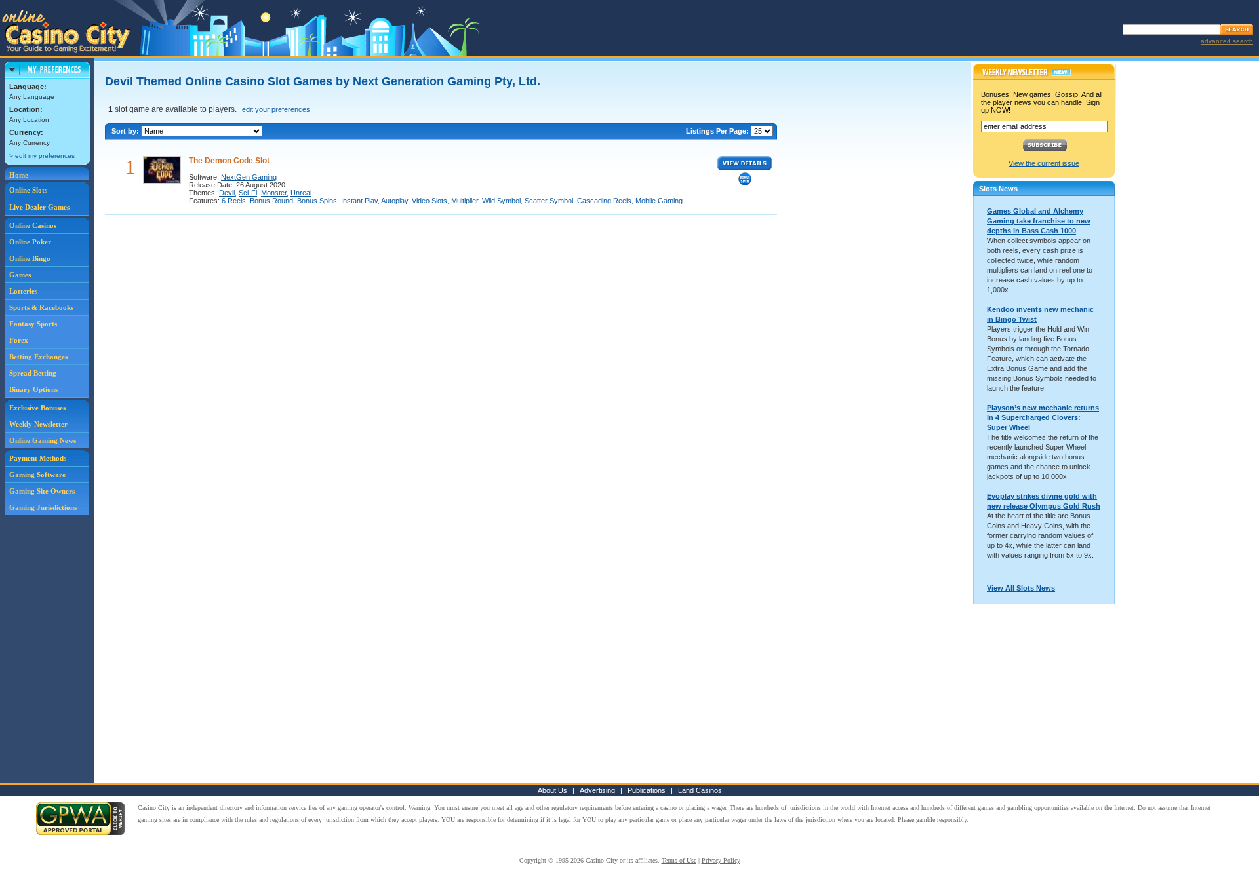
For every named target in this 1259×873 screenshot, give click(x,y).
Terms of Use (679, 860)
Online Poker (30, 242)
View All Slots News (1021, 588)
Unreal (300, 193)
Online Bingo (29, 258)
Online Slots (28, 190)
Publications (647, 790)
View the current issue (1044, 163)
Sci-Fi (248, 193)
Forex (18, 340)
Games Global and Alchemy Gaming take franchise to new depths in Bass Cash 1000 (1038, 221)
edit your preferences (276, 109)
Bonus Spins (317, 200)
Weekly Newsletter (38, 424)
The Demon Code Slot (229, 160)
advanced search (1227, 41)
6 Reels (234, 200)
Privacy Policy (721, 860)
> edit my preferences (42, 155)
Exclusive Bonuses (37, 408)
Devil (227, 193)
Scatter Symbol (549, 200)
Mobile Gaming (659, 200)
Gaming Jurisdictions (43, 507)
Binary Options (33, 389)
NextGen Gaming (249, 177)
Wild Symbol (501, 200)
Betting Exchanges (38, 356)
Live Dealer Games (39, 207)
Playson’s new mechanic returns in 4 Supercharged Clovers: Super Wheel (1043, 417)
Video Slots (429, 200)
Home (18, 175)
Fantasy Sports (33, 324)
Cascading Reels (604, 200)
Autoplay (394, 200)
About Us (552, 790)
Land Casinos (700, 790)
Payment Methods (37, 458)
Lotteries (23, 291)
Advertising (597, 790)
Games (20, 275)
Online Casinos (32, 225)
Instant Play (359, 200)
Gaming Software (37, 474)
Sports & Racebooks (41, 307)
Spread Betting (32, 373)
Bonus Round (271, 200)
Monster (274, 193)
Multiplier (464, 200)
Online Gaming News (42, 440)
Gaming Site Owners (42, 491)
